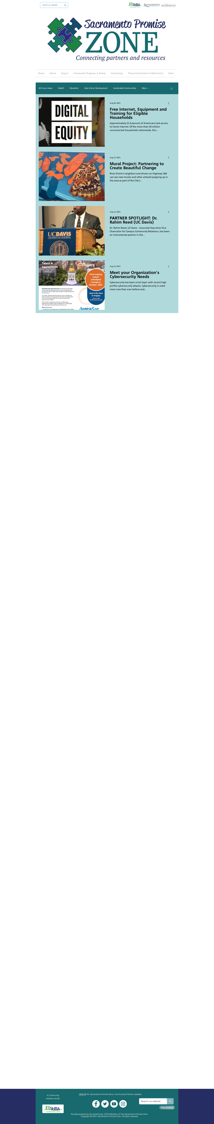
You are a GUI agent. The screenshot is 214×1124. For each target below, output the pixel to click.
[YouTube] (114, 1104)
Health (61, 88)
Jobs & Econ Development (95, 88)
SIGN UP (82, 1094)
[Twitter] (105, 1104)
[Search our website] (170, 1101)
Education (74, 88)
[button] (171, 88)
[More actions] (169, 103)
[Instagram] (123, 1104)
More (144, 88)
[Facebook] (96, 1104)
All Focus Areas (45, 88)
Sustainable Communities (124, 88)
